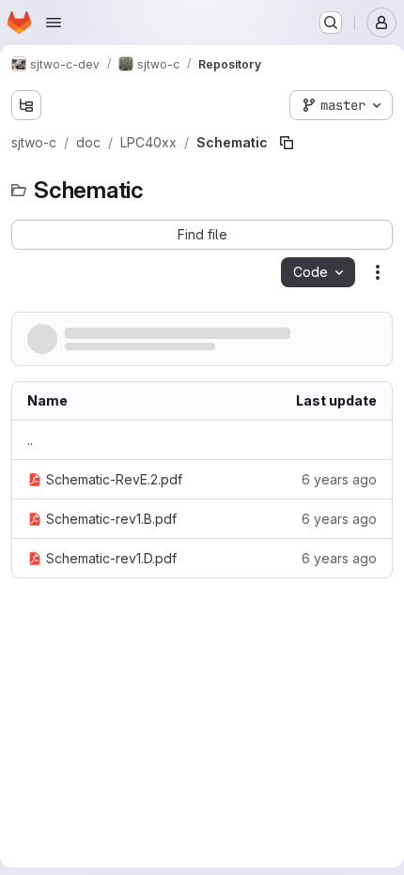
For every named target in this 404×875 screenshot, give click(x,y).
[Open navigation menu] (54, 23)
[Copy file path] (287, 143)
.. (30, 440)
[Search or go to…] (330, 22)
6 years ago (339, 479)
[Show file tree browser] (26, 105)
